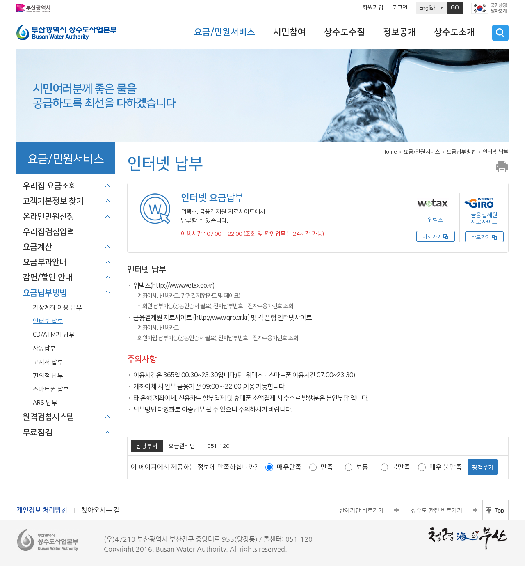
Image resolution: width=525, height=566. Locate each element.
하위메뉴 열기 (108, 185)
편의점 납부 (48, 375)
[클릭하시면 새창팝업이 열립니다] (490, 8)
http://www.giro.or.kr (221, 317)
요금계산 (37, 247)
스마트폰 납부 (51, 389)
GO (455, 8)
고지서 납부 (48, 362)
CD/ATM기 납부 (54, 334)
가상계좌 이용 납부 (57, 307)
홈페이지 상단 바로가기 (495, 510)
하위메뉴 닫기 (108, 293)
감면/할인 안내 (48, 277)
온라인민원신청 (48, 216)
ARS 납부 (45, 402)
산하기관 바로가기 (361, 510)
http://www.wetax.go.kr (182, 285)
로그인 (400, 8)
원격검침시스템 (48, 417)
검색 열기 (500, 33)
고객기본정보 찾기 (53, 201)
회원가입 (372, 8)
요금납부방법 (45, 293)
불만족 (401, 467)
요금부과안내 (45, 262)
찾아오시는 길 (100, 510)
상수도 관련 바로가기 (436, 510)
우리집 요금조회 (49, 185)
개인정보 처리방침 (41, 510)
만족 (327, 467)
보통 (362, 467)
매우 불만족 (445, 467)
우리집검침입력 (48, 231)
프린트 (502, 166)
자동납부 (44, 348)
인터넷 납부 (48, 321)
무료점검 (37, 432)
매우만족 (289, 467)
